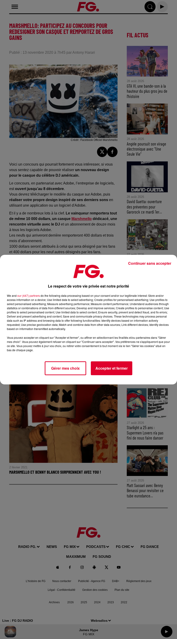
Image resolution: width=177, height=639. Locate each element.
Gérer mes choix (65, 368)
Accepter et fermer (111, 368)
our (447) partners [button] (28, 295)
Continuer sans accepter (149, 263)
